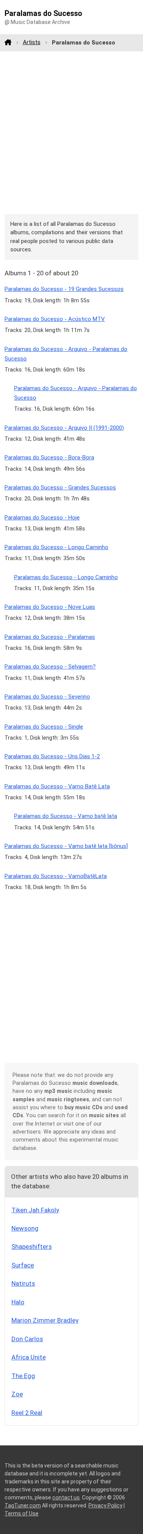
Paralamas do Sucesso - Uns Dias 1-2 (52, 756)
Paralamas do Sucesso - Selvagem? (50, 666)
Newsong (25, 1228)
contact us (66, 1497)
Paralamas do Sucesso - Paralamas (50, 637)
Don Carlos (27, 1339)
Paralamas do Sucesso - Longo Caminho (56, 547)
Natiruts (23, 1283)
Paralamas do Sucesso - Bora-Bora (49, 457)
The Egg (23, 1376)
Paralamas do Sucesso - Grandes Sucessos (60, 487)
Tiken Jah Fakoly (35, 1210)
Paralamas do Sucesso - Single (44, 726)
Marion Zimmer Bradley (45, 1320)
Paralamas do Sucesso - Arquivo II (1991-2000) (64, 427)
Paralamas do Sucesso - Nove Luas (50, 606)
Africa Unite (28, 1357)
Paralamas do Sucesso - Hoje (42, 517)
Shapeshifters (31, 1246)
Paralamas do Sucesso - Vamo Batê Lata (57, 786)
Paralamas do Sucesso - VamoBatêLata (56, 876)
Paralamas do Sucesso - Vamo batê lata (65, 816)
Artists (31, 42)
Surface (22, 1265)
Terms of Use (22, 1513)
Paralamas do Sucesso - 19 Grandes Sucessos (64, 289)
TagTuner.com (23, 1505)
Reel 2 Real (26, 1412)
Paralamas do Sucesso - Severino (47, 696)
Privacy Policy (105, 1505)
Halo (17, 1302)
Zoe (17, 1394)
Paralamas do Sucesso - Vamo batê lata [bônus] (66, 846)
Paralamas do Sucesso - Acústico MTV (55, 319)
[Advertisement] (71, 132)
